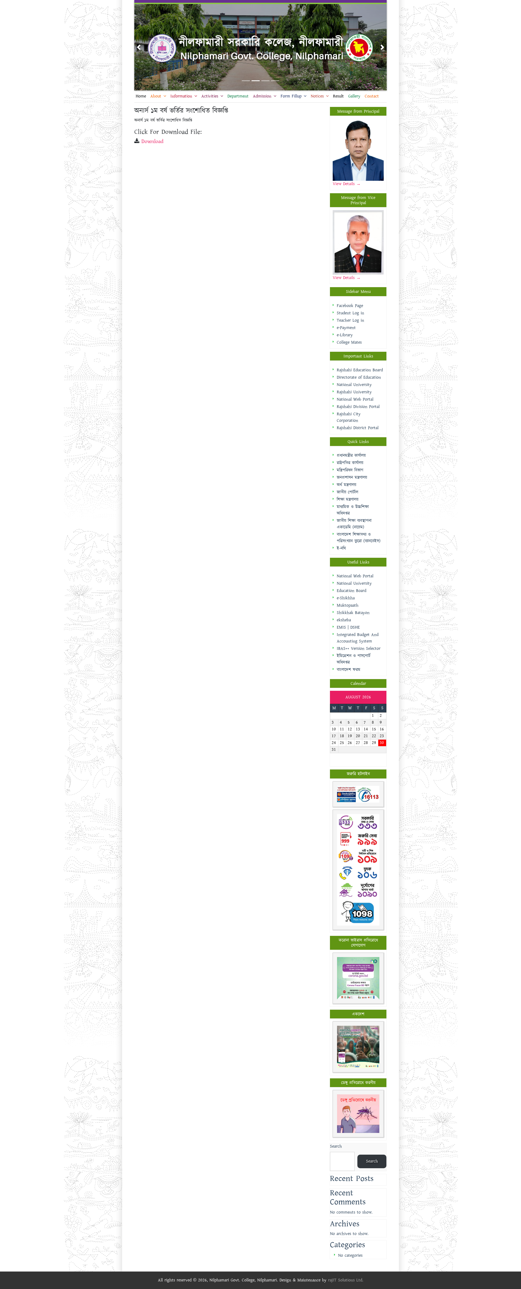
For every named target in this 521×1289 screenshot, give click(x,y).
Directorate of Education (359, 377)
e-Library (345, 335)
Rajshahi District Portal (358, 428)
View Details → (347, 278)
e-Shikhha (346, 598)
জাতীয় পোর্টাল (347, 492)
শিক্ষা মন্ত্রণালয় (347, 499)
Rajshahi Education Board (360, 370)
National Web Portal (355, 399)
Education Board (351, 591)
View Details (344, 184)
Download (152, 141)
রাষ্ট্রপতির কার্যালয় (350, 463)
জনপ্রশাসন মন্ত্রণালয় (352, 477)
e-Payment (346, 328)
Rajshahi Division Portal (358, 407)
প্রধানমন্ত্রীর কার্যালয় (351, 455)
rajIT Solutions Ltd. (345, 1280)
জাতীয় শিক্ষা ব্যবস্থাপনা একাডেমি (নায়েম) (354, 524)
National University (354, 385)
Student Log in (350, 313)
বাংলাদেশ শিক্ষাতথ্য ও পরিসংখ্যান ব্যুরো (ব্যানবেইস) (358, 537)
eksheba (344, 620)
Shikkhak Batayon (353, 613)
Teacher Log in (350, 320)
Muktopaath (347, 605)
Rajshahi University (354, 392)
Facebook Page (350, 306)
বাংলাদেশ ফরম (348, 670)
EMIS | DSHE (348, 627)
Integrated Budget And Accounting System (358, 638)
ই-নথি (341, 548)
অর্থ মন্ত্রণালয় (346, 485)
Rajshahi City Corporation (349, 417)
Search (336, 1146)
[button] (138, 47)
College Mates (349, 342)
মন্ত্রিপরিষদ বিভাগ (350, 470)
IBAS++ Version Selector (358, 648)
